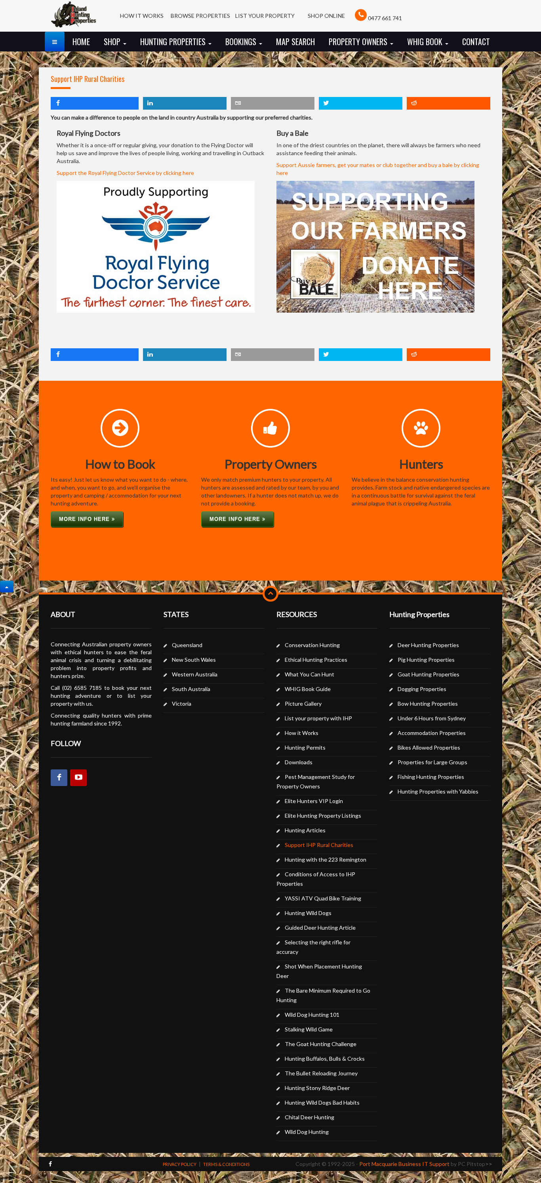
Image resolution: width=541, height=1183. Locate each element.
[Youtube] (78, 777)
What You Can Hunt (309, 674)
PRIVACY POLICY (179, 1164)
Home (81, 41)
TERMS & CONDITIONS (226, 1164)
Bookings (241, 41)
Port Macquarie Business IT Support (404, 1163)
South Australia (191, 688)
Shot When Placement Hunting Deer (319, 971)
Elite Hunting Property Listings (323, 815)
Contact (476, 41)
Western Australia (194, 674)
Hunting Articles (305, 830)
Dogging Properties (422, 688)
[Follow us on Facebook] (50, 1163)
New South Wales (194, 659)
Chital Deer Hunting (309, 1117)
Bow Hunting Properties (428, 703)
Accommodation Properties (432, 732)
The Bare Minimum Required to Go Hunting (323, 995)
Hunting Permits (305, 747)
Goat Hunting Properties (428, 674)
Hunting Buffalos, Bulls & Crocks (325, 1058)
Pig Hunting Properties (426, 659)
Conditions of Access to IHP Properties (315, 879)
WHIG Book (425, 41)
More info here (85, 519)
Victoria (181, 703)
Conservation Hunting (312, 645)
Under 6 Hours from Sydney (432, 718)
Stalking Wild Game (309, 1029)
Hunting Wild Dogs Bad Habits (322, 1102)
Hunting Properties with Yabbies (438, 791)
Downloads (298, 762)
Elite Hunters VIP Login (314, 801)
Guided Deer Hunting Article (320, 927)
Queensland (187, 645)
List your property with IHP (318, 718)
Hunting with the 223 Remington (325, 859)
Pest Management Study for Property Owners (315, 781)
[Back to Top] (6, 586)
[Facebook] (59, 777)
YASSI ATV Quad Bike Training (323, 898)
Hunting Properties (174, 41)
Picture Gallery (303, 703)
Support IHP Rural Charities (87, 79)
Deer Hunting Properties (428, 645)
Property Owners (359, 41)
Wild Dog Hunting (307, 1131)
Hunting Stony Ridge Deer (317, 1087)
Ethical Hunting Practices (316, 659)
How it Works (301, 732)
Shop (113, 41)
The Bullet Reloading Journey (321, 1073)
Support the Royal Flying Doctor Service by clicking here (125, 172)
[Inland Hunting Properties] (73, 18)
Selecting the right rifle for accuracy (313, 947)
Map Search (295, 41)
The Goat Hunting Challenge (320, 1044)
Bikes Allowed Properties (429, 747)
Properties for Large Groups (432, 762)
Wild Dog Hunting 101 (312, 1014)
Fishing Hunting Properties (431, 776)
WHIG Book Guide (308, 688)
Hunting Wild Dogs (308, 913)
